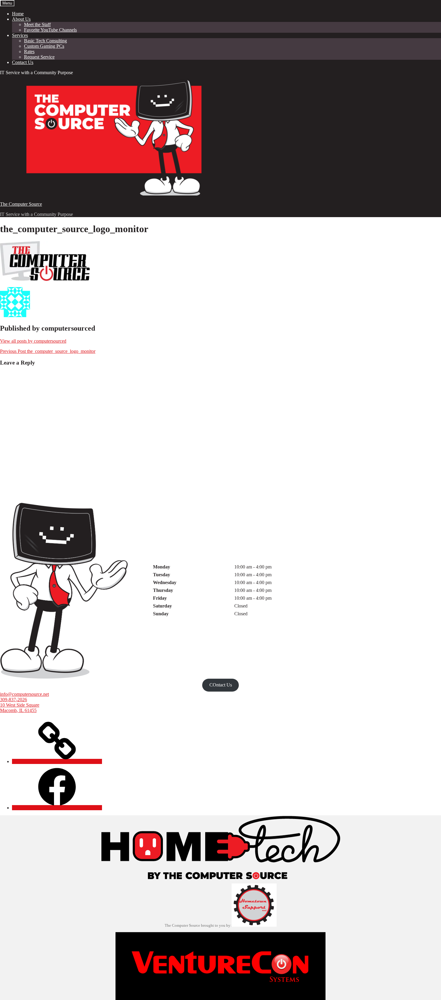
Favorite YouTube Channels (50, 29)
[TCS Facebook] (57, 807)
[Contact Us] (57, 761)
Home (18, 13)
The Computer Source (21, 204)
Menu (7, 3)
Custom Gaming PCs (44, 46)
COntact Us (220, 684)
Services (20, 35)
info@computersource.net (24, 694)
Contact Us (22, 62)
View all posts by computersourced (33, 341)
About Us (21, 19)
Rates (29, 51)
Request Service (39, 56)
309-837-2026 (13, 699)
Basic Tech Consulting (45, 40)
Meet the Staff (37, 24)
